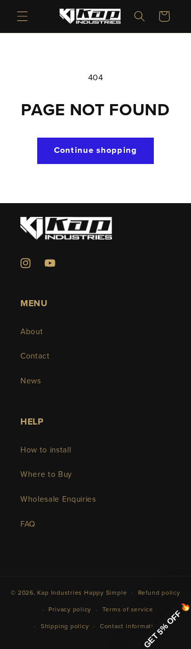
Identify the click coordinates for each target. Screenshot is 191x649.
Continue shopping (95, 150)
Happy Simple (105, 593)
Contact (35, 356)
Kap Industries (59, 593)
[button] (22, 16)
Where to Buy (46, 474)
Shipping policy (65, 626)
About (31, 332)
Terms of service (127, 609)
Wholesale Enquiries (58, 499)
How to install (45, 450)
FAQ (28, 524)
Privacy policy (69, 609)
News (30, 381)
